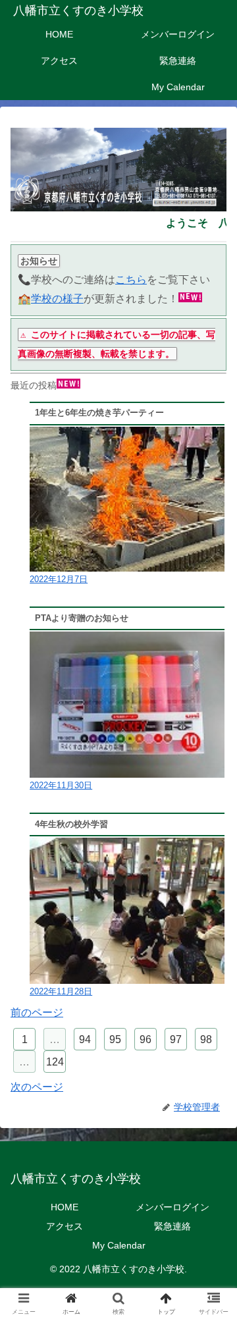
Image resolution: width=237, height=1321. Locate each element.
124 (55, 1061)
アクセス (64, 1226)
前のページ (37, 1012)
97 (176, 1039)
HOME (64, 1207)
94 (85, 1039)
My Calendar (118, 1245)
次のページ (37, 1086)
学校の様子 (57, 298)
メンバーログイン (172, 1207)
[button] (211, 1140)
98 (206, 1039)
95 (115, 1039)
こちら (131, 279)
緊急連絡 (172, 1226)
